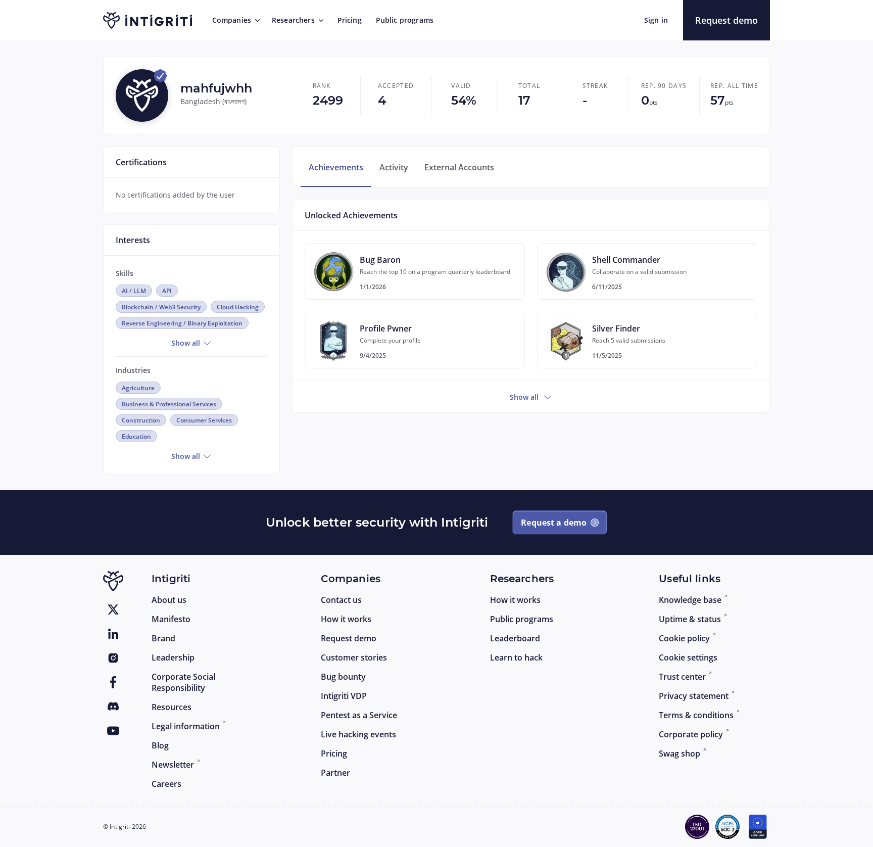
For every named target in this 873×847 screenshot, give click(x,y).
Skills (124, 273)
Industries (133, 370)
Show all (186, 343)
